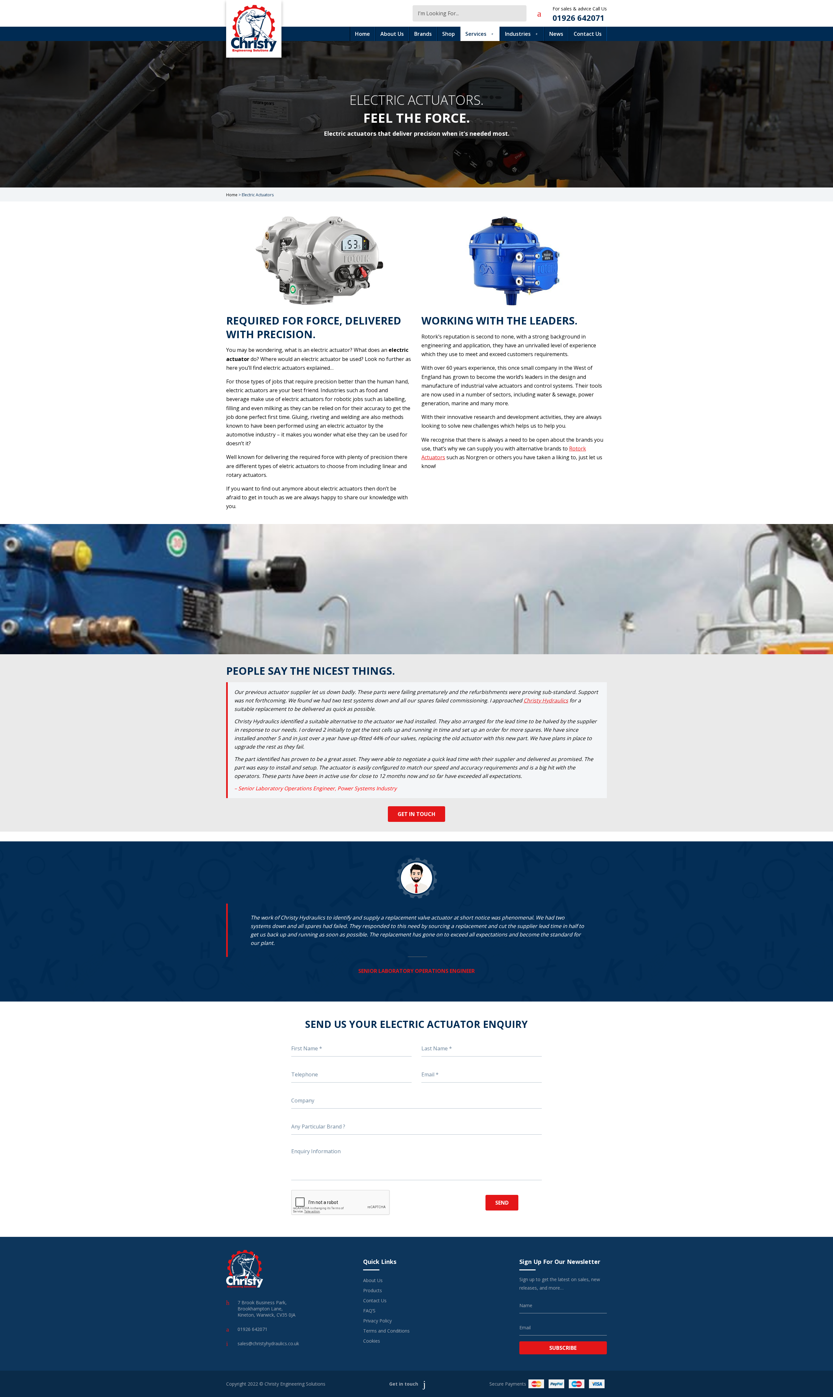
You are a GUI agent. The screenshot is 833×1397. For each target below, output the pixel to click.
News (556, 33)
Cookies (371, 1341)
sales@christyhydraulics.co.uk (268, 1343)
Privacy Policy (377, 1321)
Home (362, 33)
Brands (423, 33)
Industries (518, 33)
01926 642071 (579, 17)
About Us (392, 33)
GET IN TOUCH (416, 814)
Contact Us (588, 33)
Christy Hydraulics (546, 700)
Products (372, 1290)
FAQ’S (369, 1310)
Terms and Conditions (386, 1331)
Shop (448, 33)
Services (475, 33)
